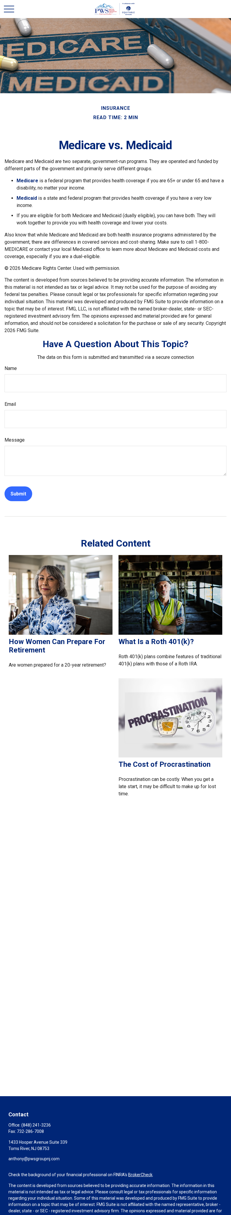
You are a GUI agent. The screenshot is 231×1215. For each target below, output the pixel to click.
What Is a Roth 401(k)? (156, 641)
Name (11, 368)
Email (10, 404)
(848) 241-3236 (36, 1125)
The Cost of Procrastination (165, 764)
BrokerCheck (140, 1174)
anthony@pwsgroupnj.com (34, 1158)
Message (15, 440)
